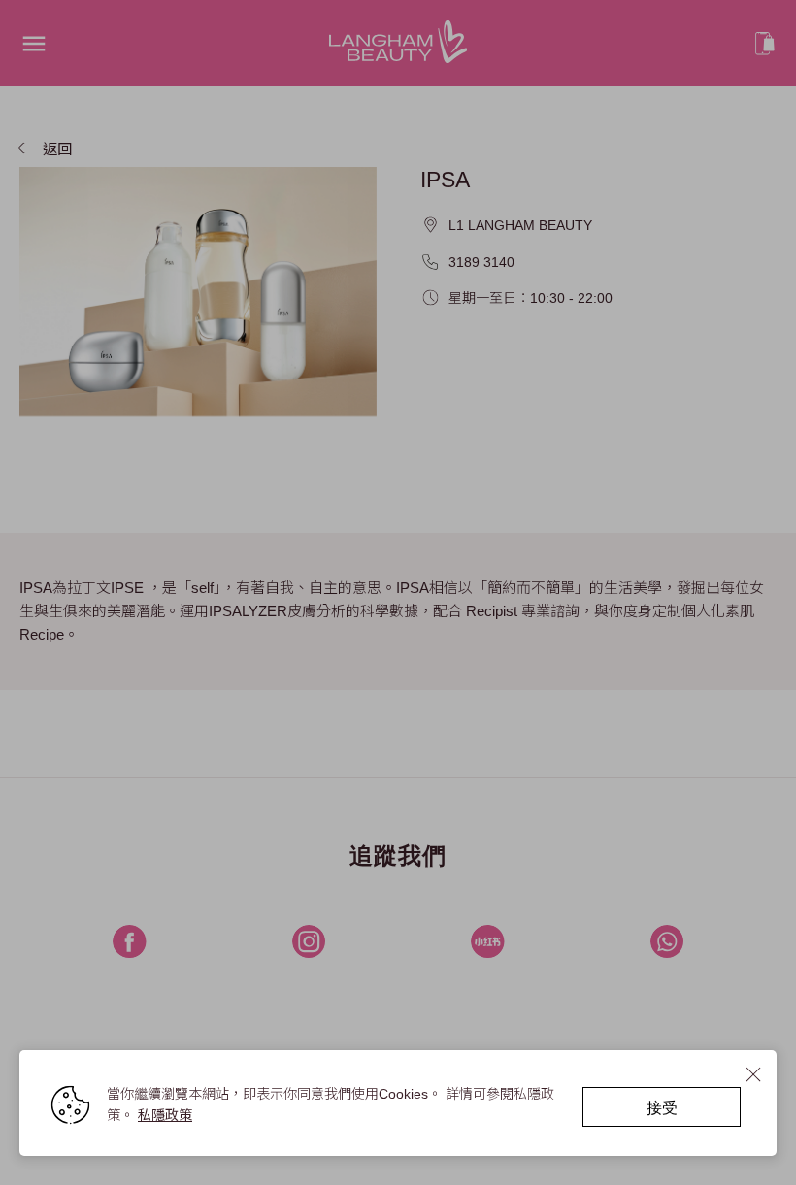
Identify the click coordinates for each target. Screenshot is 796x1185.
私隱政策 (165, 1115)
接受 (662, 1107)
